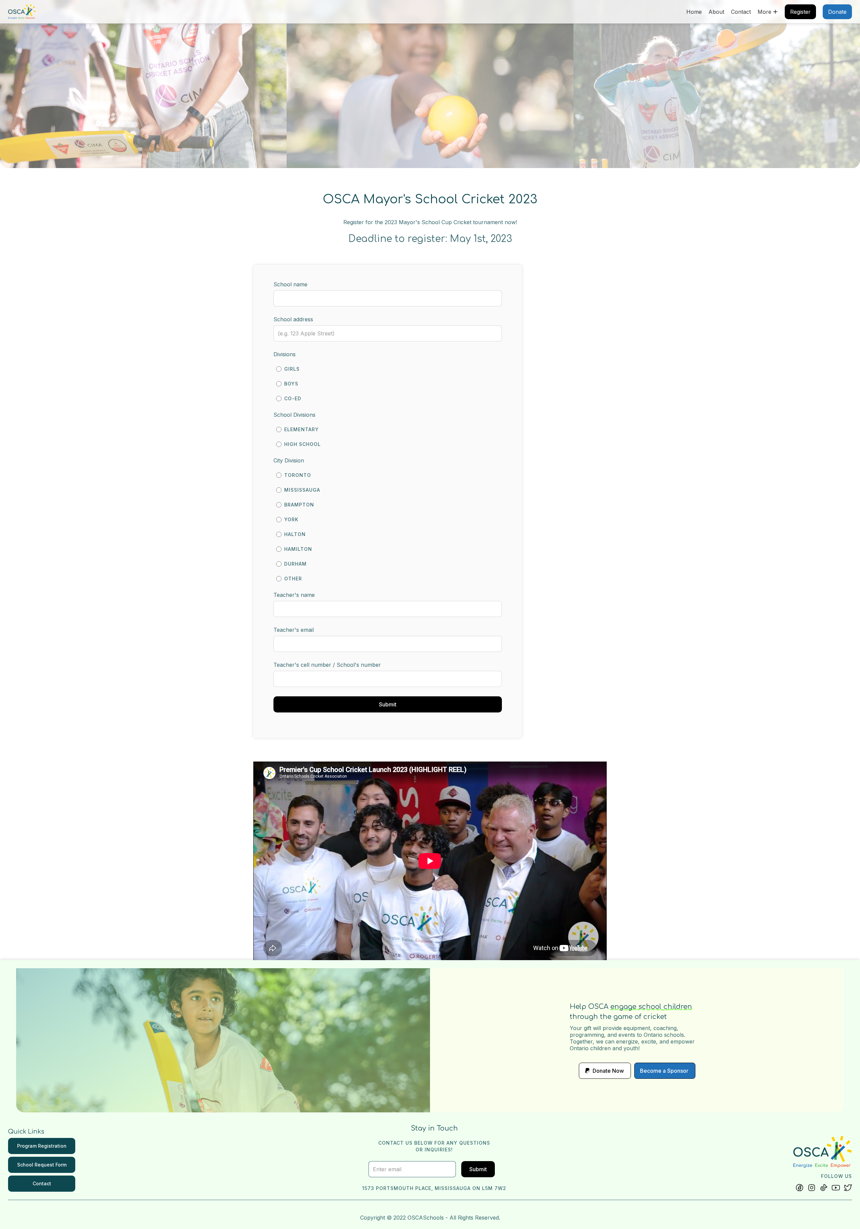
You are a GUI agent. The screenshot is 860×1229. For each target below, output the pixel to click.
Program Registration (42, 1146)
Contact (741, 11)
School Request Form (42, 1164)
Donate (837, 11)
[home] (22, 12)
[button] (768, 11)
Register (800, 11)
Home (694, 11)
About (716, 11)
